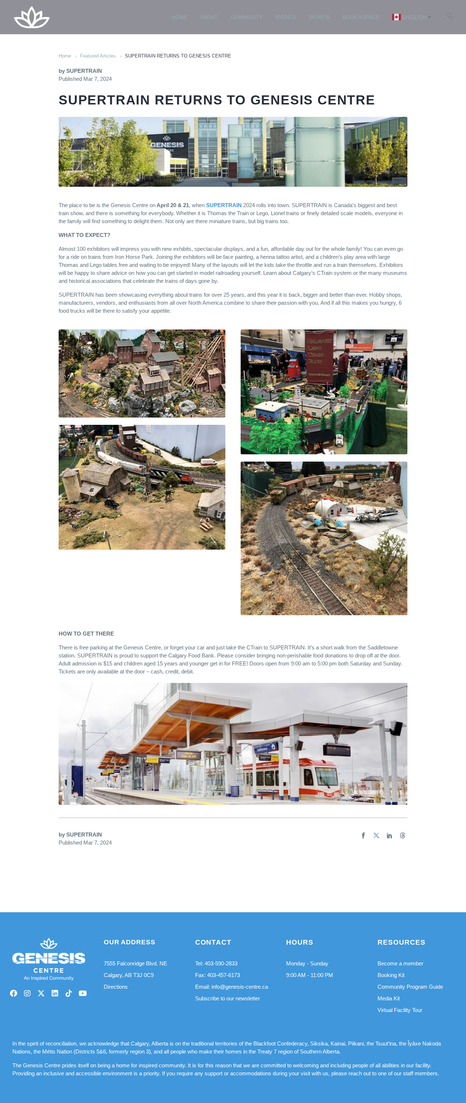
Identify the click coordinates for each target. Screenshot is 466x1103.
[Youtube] (82, 993)
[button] (450, 17)
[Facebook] (363, 835)
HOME (179, 17)
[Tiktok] (68, 993)
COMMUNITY (246, 17)
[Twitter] (376, 835)
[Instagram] (27, 993)
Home (65, 56)
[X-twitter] (41, 993)
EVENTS (286, 17)
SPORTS (319, 17)
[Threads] (403, 835)
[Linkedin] (55, 993)
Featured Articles (98, 56)
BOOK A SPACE (361, 17)
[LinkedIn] (389, 835)
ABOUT (209, 17)
